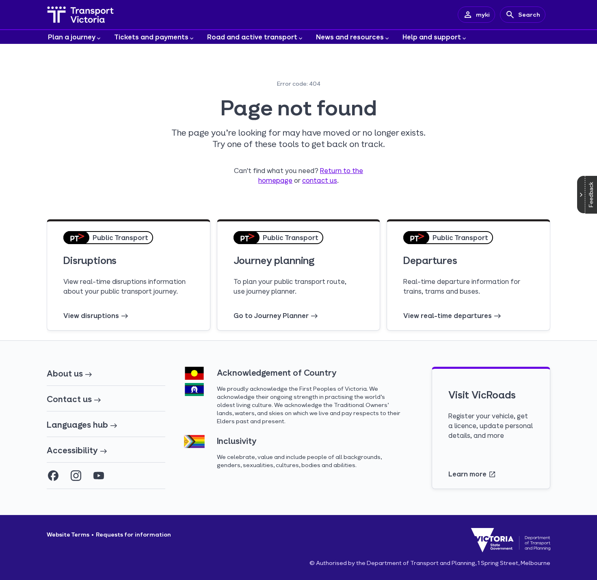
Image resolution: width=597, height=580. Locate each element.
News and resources (350, 37)
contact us (319, 180)
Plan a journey (71, 37)
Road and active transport (252, 37)
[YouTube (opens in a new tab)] (98, 475)
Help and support (431, 37)
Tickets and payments (151, 37)
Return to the (341, 170)
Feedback (591, 195)
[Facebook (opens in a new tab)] (53, 475)
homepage (275, 180)
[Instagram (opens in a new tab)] (75, 475)
